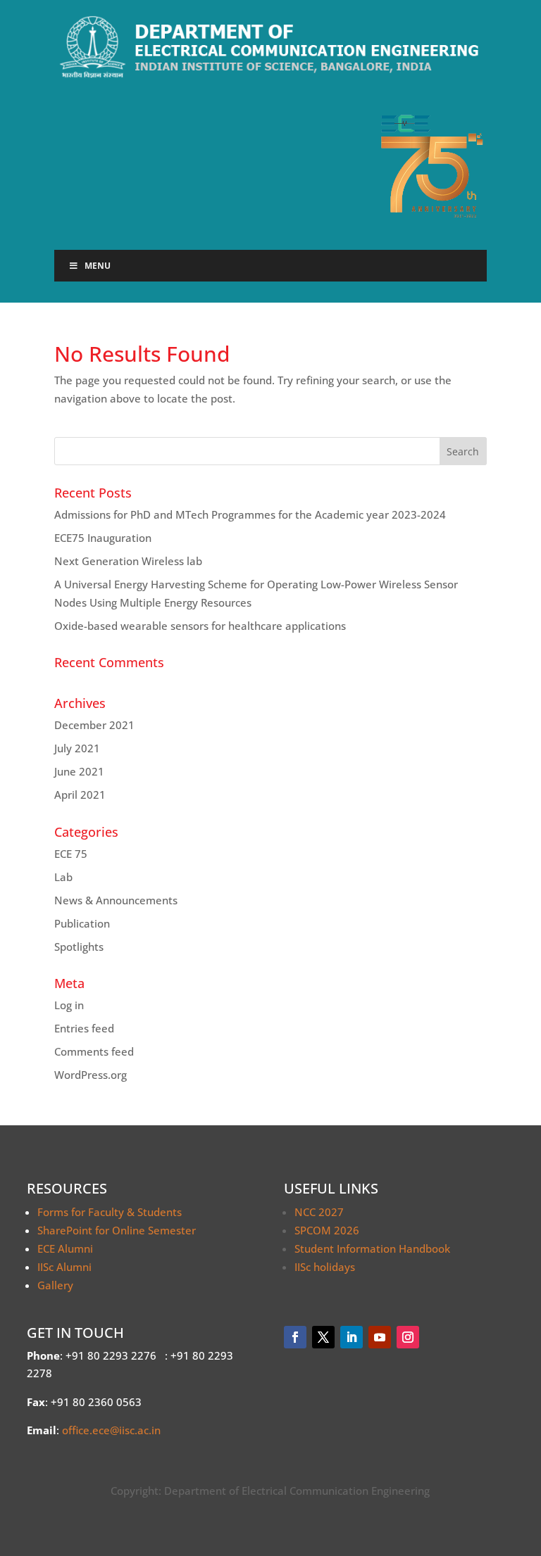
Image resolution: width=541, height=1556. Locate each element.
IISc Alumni (64, 1267)
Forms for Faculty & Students (109, 1212)
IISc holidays (324, 1267)
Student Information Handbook (372, 1248)
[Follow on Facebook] (295, 1337)
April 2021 (80, 795)
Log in (69, 1005)
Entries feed (84, 1028)
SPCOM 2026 (326, 1230)
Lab (63, 877)
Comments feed (94, 1051)
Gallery (55, 1285)
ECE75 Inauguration (102, 538)
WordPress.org (90, 1075)
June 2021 (79, 771)
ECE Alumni (65, 1248)
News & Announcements (116, 900)
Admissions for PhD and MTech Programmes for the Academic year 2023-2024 (250, 514)
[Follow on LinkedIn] (351, 1337)
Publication (82, 923)
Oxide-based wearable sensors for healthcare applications (200, 626)
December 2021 (94, 725)
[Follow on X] (323, 1337)
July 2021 (77, 748)
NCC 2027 (319, 1212)
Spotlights (79, 947)
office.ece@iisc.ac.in (111, 1430)
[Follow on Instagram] (408, 1337)
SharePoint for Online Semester (116, 1230)
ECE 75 (70, 854)
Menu (98, 266)
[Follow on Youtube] (379, 1337)
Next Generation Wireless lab (128, 561)
